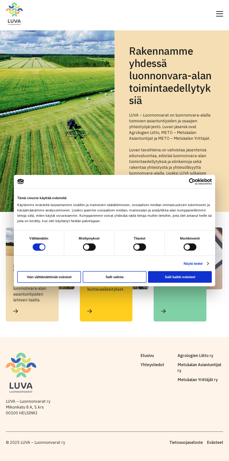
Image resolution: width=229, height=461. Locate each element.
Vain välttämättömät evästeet (49, 277)
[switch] (89, 246)
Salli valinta (114, 277)
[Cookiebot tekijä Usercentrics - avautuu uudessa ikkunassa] (192, 181)
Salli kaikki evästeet (180, 277)
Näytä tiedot (193, 263)
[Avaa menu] (219, 14)
